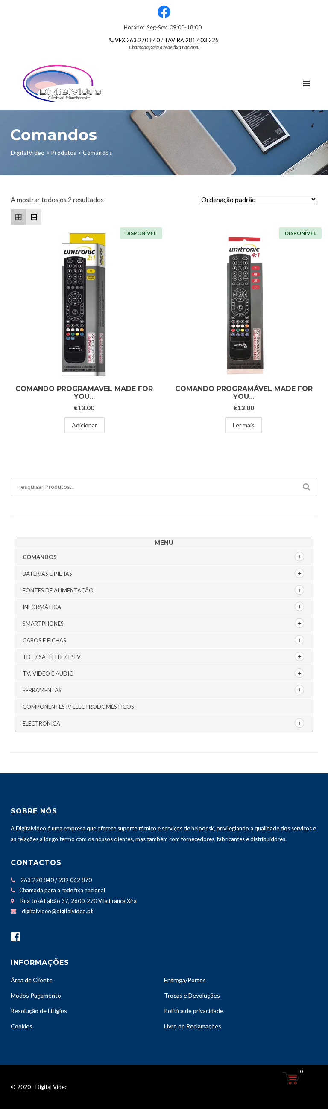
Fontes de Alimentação (58, 590)
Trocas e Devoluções (192, 995)
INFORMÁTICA (42, 607)
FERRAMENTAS (42, 690)
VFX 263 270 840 (137, 40)
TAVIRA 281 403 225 (191, 40)
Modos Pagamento (36, 995)
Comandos (40, 557)
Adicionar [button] (84, 425)
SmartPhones (43, 623)
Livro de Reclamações (192, 1026)
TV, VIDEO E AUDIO (48, 673)
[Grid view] (18, 217)
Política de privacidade (193, 1010)
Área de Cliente (32, 980)
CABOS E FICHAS (44, 640)
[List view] (33, 217)
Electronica (41, 723)
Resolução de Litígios (39, 1010)
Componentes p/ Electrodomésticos (78, 706)
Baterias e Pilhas (47, 573)
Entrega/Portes (185, 980)
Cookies (21, 1026)
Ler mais (244, 425)
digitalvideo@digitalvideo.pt (57, 911)
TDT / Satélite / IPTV (52, 656)
